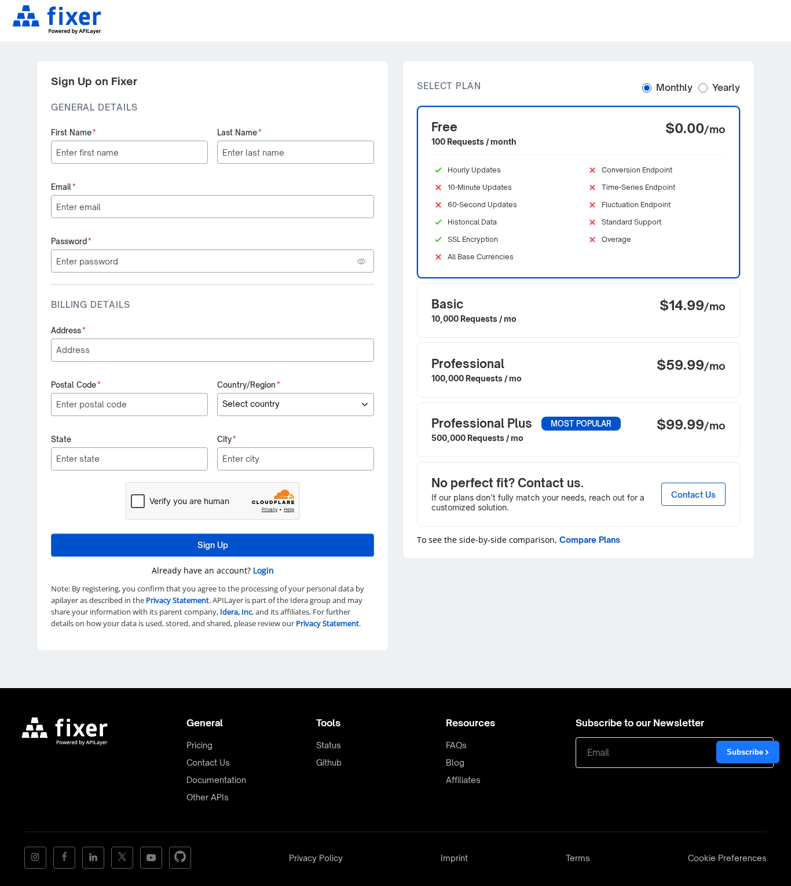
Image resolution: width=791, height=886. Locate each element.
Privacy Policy (316, 858)
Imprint (454, 858)
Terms (578, 858)
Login (263, 570)
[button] (578, 192)
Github (329, 762)
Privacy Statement (177, 600)
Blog (455, 762)
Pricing (199, 745)
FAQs (456, 745)
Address (68, 330)
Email (63, 187)
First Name (73, 132)
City (226, 439)
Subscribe (746, 752)
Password (71, 241)
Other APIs (207, 797)
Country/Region (248, 384)
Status (328, 745)
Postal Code (76, 384)
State (61, 439)
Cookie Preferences (727, 858)
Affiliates (463, 780)
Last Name (239, 132)
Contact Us (693, 494)
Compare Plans (589, 540)
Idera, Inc (236, 611)
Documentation (216, 780)
